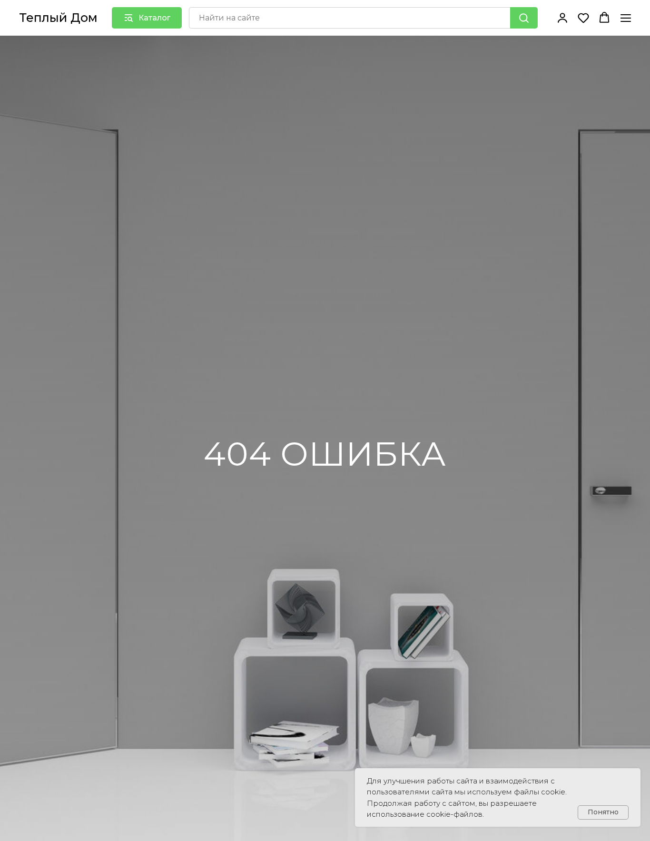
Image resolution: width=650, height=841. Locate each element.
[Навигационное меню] (625, 17)
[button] (562, 17)
